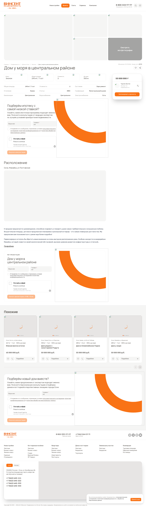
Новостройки (54, 5)
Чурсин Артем (125, 84)
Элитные (7, 448)
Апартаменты (56, 455)
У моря (30, 453)
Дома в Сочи (25, 64)
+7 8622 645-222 (13, 481)
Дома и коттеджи (81, 446)
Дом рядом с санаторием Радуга (50, 347)
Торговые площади (129, 448)
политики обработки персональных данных (41, 400)
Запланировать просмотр (127, 94)
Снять (74, 5)
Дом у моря (116, 346)
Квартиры (55, 446)
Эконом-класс (8, 452)
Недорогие (79, 450)
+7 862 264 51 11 (83, 434)
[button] (140, 6)
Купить (65, 5)
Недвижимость (15, 64)
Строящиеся (8, 457)
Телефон (36, 122)
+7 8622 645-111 (13, 478)
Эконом (34, 64)
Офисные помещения (130, 450)
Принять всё (136, 499)
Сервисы (82, 5)
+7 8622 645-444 (13, 486)
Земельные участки (106, 446)
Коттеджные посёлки (35, 446)
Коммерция (127, 446)
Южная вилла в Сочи (15, 346)
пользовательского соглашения (53, 398)
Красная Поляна (33, 455)
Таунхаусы (79, 453)
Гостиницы (126, 452)
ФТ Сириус (31, 457)
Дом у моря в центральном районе (48, 64)
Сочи (9, 465)
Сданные (7, 455)
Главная (6, 64)
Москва (16, 465)
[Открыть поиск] (136, 6)
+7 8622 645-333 (13, 483)
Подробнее (9, 246)
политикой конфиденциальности (106, 498)
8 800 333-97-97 (63, 434)
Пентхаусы (55, 457)
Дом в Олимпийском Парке (88, 346)
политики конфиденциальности (29, 131)
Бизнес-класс (8, 450)
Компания (93, 5)
